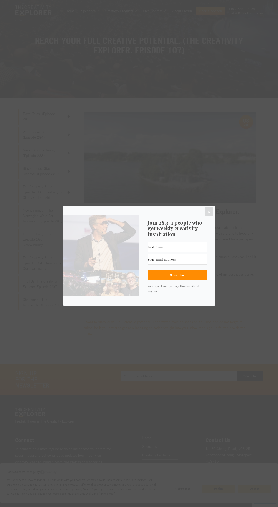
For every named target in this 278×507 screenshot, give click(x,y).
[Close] (209, 211)
